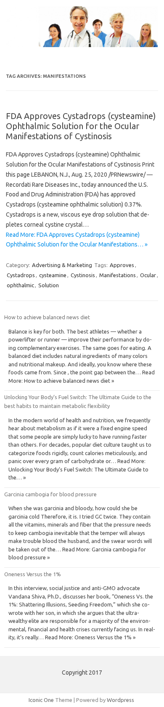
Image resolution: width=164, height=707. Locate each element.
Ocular (148, 275)
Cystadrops (21, 275)
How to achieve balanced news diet (47, 317)
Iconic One (41, 700)
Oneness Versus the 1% (32, 574)
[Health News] (82, 45)
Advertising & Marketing (62, 265)
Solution (48, 285)
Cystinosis (83, 275)
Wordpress (120, 700)
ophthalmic (20, 285)
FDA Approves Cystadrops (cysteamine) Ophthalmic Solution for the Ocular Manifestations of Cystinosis (81, 126)
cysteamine (52, 275)
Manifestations (117, 275)
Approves (122, 265)
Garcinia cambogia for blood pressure (50, 494)
